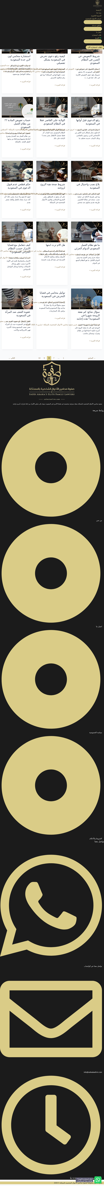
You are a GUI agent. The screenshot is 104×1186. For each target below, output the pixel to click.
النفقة (28, 325)
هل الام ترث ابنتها (55, 244)
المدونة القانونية (96, 16)
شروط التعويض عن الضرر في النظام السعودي (89, 60)
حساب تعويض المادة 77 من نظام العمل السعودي (17, 124)
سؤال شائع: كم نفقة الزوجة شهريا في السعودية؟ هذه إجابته (88, 315)
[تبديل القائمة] (93, 22)
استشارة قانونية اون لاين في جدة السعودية (49, 69)
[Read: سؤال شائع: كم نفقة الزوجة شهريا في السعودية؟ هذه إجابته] (86, 309)
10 (39, 358)
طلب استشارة (96, 35)
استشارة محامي (94, 130)
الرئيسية (98, 10)
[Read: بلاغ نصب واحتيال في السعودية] (86, 181)
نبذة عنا (98, 13)
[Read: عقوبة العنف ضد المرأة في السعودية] (17, 309)
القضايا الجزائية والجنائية (91, 194)
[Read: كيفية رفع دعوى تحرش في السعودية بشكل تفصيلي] (52, 53)
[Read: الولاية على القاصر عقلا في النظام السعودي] (52, 117)
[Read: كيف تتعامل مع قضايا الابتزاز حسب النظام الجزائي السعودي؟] (17, 242)
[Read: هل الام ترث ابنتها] (52, 242)
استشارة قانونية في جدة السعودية (87, 69)
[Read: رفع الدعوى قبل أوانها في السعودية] (86, 117)
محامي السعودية (81, 130)
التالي (12, 358)
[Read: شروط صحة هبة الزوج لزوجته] (52, 181)
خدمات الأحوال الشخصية (93, 18)
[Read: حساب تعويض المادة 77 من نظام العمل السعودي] (17, 117)
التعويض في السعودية (66, 69)
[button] (85, 18)
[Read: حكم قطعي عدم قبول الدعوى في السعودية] (17, 181)
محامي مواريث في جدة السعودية (35, 251)
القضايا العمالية (25, 133)
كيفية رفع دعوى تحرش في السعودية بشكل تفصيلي (52, 60)
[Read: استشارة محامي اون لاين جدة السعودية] (17, 53)
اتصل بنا (98, 32)
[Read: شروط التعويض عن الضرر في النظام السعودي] (86, 53)
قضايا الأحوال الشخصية (56, 130)
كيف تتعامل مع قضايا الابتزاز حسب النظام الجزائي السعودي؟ (19, 248)
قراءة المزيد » (94, 85)
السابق (91, 358)
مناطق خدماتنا (96, 25)
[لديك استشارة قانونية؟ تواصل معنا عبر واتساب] (97, 1179)
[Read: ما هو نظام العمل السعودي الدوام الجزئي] (86, 242)
